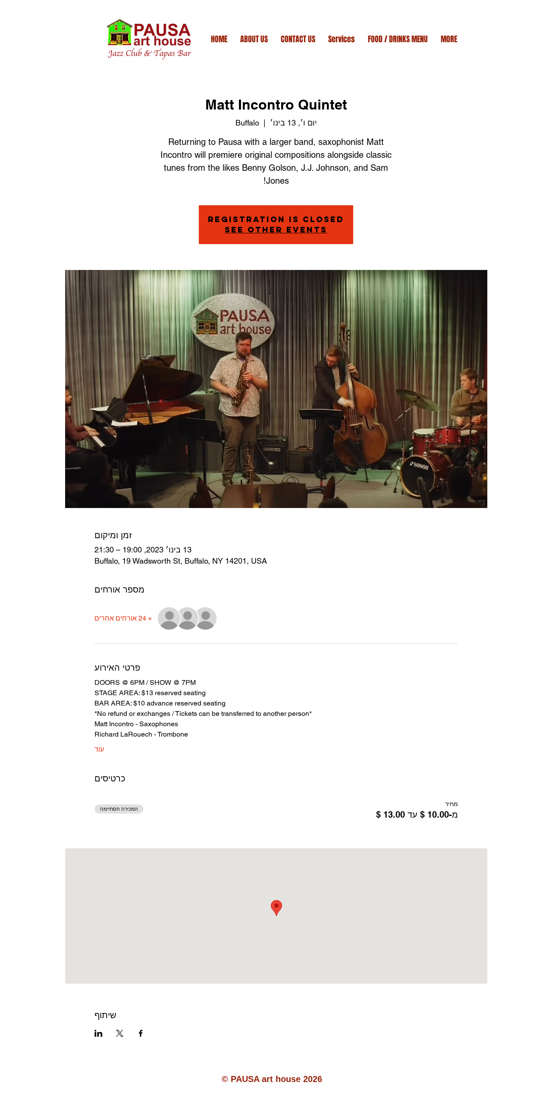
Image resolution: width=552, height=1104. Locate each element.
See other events (276, 230)
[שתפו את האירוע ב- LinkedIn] (98, 1033)
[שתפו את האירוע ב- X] (120, 1033)
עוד (99, 749)
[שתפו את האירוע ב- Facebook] (141, 1033)
